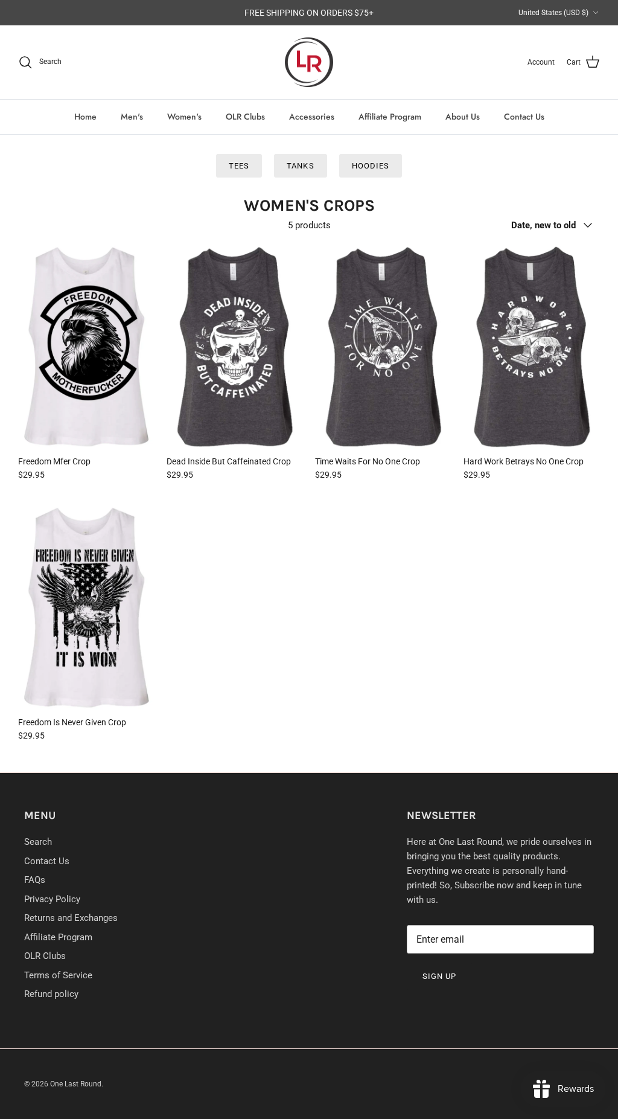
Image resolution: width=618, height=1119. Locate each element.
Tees (239, 165)
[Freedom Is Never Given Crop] (86, 607)
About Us (462, 117)
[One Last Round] (309, 62)
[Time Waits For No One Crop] (383, 346)
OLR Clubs (245, 117)
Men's (132, 117)
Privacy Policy (52, 899)
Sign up (439, 976)
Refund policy (51, 994)
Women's (184, 117)
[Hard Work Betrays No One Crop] (532, 346)
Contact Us (524, 117)
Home (85, 117)
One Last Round (75, 1084)
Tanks (300, 165)
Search (38, 841)
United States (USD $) (553, 12)
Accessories (311, 117)
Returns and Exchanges (71, 917)
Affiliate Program (389, 117)
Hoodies (370, 165)
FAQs (34, 879)
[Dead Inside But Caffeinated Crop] (235, 346)
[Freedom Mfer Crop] (86, 346)
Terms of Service (58, 975)
